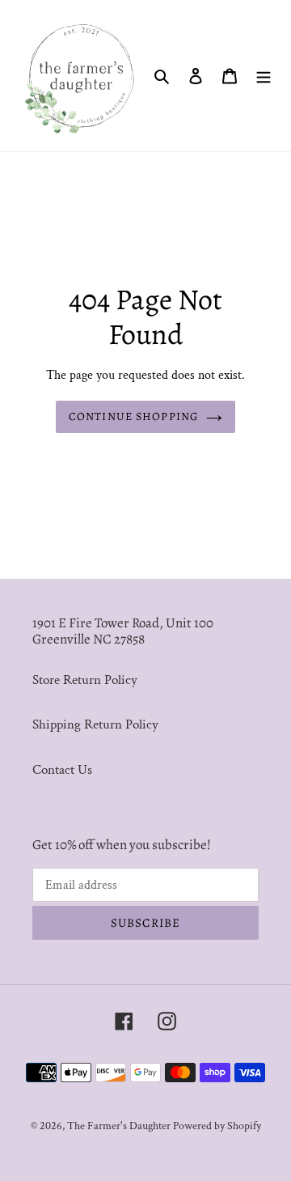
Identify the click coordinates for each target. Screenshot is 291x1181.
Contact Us (62, 770)
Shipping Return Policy (95, 724)
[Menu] (263, 76)
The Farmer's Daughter (120, 1126)
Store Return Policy (84, 680)
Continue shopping (133, 416)
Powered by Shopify (217, 1126)
